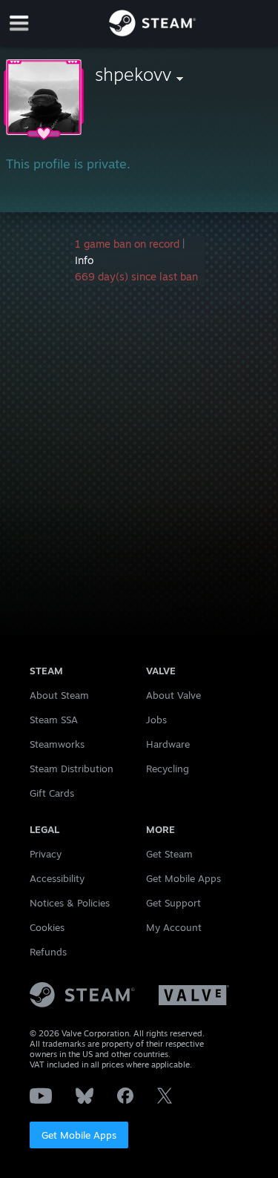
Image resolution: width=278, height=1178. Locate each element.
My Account (174, 927)
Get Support (173, 903)
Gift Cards (52, 793)
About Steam (59, 695)
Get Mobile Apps (79, 1135)
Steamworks (57, 744)
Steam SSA (54, 719)
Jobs (156, 719)
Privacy (46, 854)
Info (84, 260)
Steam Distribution (71, 768)
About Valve (173, 695)
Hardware (168, 744)
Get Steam (169, 854)
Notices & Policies (70, 903)
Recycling (167, 768)
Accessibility (57, 878)
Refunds (48, 952)
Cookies (47, 927)
